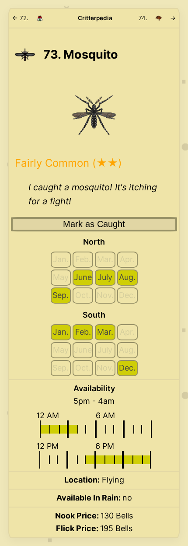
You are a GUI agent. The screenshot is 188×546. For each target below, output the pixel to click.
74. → (157, 17)
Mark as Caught (94, 224)
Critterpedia (95, 17)
